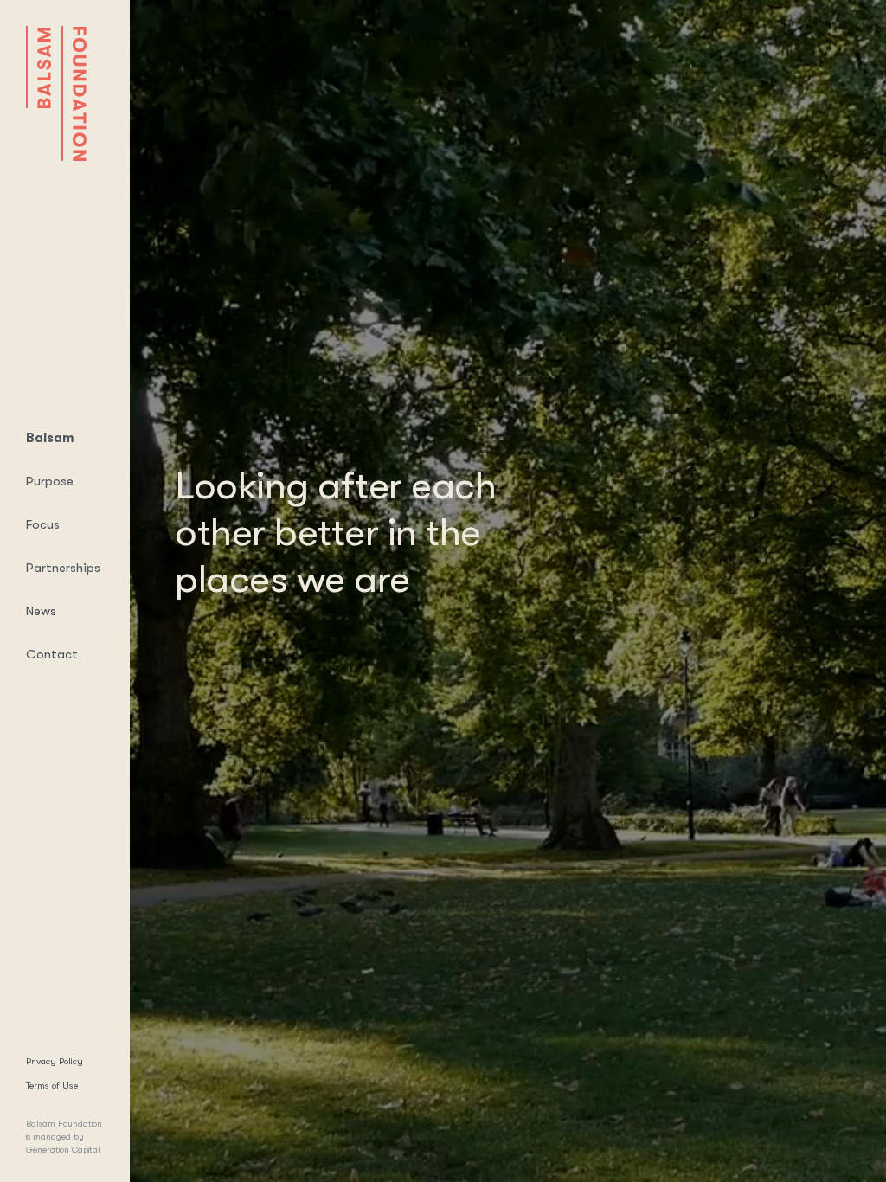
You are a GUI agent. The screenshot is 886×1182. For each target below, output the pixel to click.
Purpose (50, 481)
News (41, 611)
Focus (43, 524)
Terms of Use (52, 1085)
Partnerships (63, 567)
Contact (52, 654)
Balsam (50, 438)
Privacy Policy (54, 1061)
